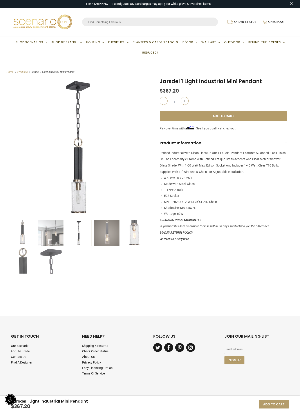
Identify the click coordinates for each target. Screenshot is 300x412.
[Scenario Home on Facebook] (168, 347)
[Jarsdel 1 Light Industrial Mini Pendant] (79, 148)
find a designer (21, 362)
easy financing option (97, 368)
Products (22, 71)
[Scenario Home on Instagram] (190, 347)
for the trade (20, 351)
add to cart (274, 404)
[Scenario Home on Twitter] (157, 347)
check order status (95, 351)
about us (88, 356)
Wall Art (208, 42)
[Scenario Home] (42, 22)
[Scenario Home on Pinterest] (179, 347)
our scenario (20, 346)
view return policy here (174, 239)
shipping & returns (95, 346)
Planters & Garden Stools (155, 42)
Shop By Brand (64, 42)
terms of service (93, 373)
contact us (18, 356)
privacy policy (91, 362)
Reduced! (150, 52)
